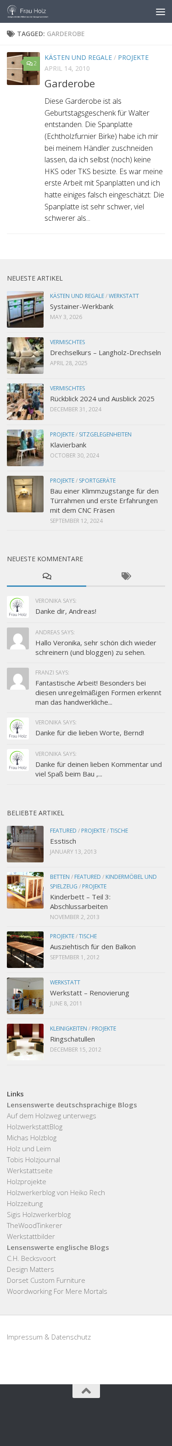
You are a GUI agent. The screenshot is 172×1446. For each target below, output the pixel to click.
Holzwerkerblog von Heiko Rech (56, 1192)
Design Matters (30, 1269)
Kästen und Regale (78, 57)
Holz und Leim (29, 1148)
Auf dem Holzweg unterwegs (51, 1115)
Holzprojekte (26, 1181)
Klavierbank (68, 444)
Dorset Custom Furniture (46, 1280)
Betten (60, 877)
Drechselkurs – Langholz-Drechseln (105, 352)
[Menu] (160, 11)
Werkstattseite (30, 1170)
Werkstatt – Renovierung (89, 992)
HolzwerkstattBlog (34, 1126)
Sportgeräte (97, 480)
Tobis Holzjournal (33, 1159)
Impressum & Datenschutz (49, 1336)
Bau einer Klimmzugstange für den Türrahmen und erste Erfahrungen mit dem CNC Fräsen (104, 500)
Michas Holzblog (31, 1137)
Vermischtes (67, 342)
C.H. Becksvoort (31, 1258)
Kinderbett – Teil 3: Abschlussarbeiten (80, 901)
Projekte (133, 57)
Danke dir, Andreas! (65, 611)
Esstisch (63, 840)
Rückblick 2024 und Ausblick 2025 (102, 398)
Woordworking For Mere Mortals (57, 1291)
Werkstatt (124, 296)
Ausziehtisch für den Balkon (93, 946)
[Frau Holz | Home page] (35, 11)
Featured (63, 831)
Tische (119, 831)
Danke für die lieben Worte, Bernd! (89, 732)
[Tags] (126, 577)
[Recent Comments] (46, 577)
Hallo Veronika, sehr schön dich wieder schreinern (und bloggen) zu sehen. (95, 647)
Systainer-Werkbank (81, 306)
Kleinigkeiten (68, 1028)
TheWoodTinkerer (34, 1225)
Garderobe (69, 83)
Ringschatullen (72, 1038)
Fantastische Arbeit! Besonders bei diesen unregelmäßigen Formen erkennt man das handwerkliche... (98, 692)
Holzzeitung (25, 1203)
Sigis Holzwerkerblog (39, 1214)
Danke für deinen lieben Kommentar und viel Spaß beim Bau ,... (98, 769)
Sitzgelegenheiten (105, 434)
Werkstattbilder (31, 1236)
